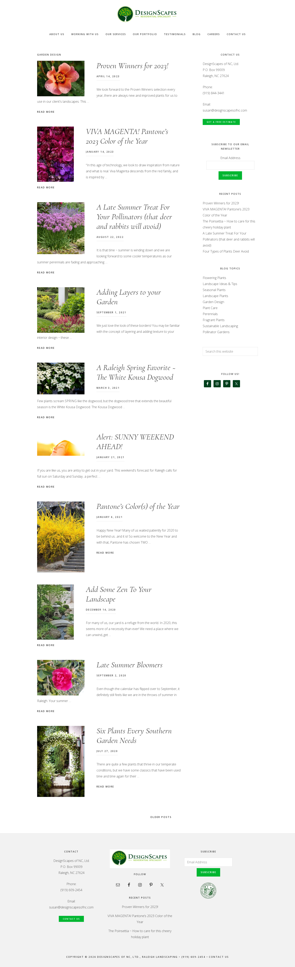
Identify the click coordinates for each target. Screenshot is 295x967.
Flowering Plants (214, 278)
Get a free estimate (221, 122)
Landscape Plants (215, 296)
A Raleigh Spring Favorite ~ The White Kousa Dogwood (136, 372)
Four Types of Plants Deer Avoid (226, 251)
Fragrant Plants (214, 320)
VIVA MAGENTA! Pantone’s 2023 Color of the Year (127, 136)
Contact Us (71, 918)
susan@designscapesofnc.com (225, 110)
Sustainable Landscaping (220, 326)
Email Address (230, 158)
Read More (46, 112)
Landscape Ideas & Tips (220, 284)
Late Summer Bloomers (130, 665)
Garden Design (213, 302)
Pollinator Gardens (216, 332)
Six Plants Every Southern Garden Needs (134, 735)
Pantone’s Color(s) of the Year (138, 506)
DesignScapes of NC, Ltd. (147, 14)
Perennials (210, 314)
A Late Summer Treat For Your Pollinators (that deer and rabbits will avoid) (134, 216)
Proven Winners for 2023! (132, 65)
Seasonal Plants (214, 290)
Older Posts (161, 817)
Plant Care (210, 308)
